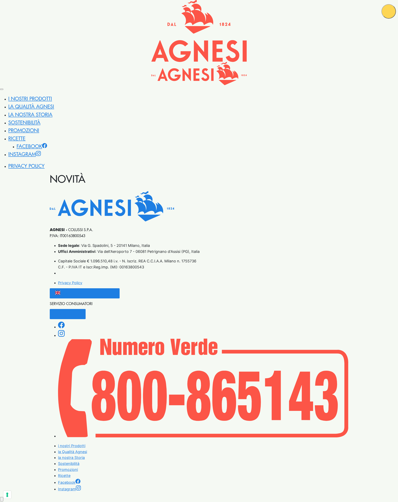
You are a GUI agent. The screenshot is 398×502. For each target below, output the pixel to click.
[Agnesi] (199, 31)
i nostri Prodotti (30, 98)
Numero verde (67, 314)
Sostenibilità (24, 122)
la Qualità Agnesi (31, 106)
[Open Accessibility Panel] (1, 499)
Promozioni (23, 130)
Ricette (16, 138)
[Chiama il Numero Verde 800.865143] (203, 436)
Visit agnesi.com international (88, 293)
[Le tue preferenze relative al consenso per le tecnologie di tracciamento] (7, 495)
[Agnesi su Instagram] (61, 335)
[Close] (1, 89)
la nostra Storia (30, 114)
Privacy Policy (26, 166)
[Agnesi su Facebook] (61, 327)
